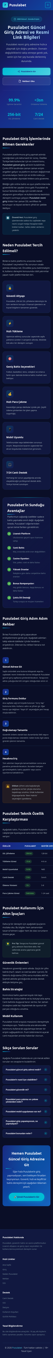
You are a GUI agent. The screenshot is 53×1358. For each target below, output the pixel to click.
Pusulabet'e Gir (28, 71)
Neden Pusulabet (10, 1274)
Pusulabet (17, 1347)
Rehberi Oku (28, 81)
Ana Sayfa (7, 1265)
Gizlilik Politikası (9, 1316)
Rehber (6, 1278)
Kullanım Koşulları (10, 1312)
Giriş (5, 1269)
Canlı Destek (8, 1298)
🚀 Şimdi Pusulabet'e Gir (26, 1196)
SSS (4, 1283)
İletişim (6, 1307)
